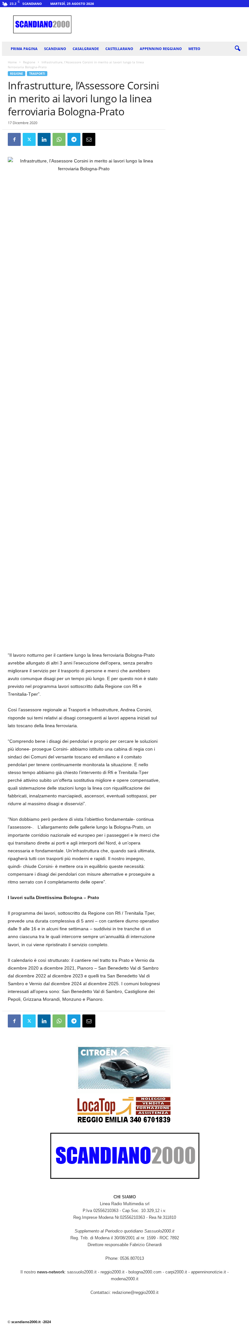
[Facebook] (14, 139)
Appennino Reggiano (161, 48)
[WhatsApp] (59, 139)
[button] (237, 49)
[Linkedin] (44, 139)
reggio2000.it (113, 1272)
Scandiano (55, 48)
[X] (29, 139)
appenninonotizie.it (208, 1272)
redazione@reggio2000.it (135, 1292)
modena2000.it (124, 1278)
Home (12, 62)
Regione (29, 62)
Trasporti (37, 73)
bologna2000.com (144, 1272)
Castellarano (119, 48)
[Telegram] (73, 139)
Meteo (194, 48)
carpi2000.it (176, 1272)
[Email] (88, 139)
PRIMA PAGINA (24, 48)
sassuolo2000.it (82, 1272)
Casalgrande (86, 48)
